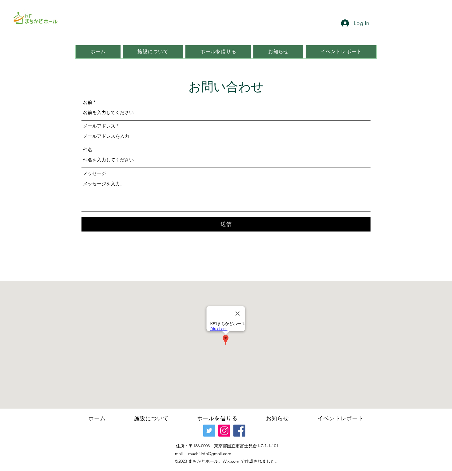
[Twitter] (209, 431)
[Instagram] (224, 431)
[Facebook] (239, 431)
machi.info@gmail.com (209, 453)
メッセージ (94, 173)
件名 (87, 149)
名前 (87, 102)
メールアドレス (99, 126)
